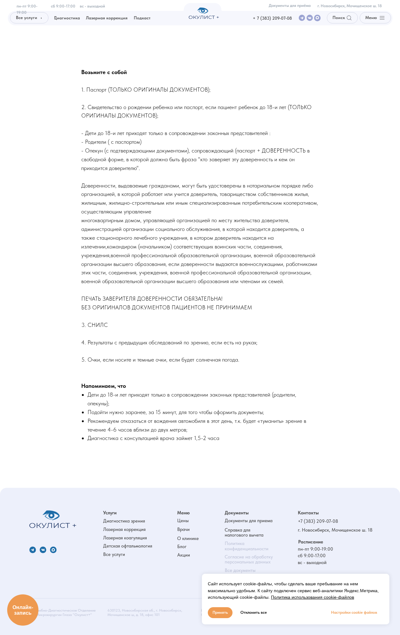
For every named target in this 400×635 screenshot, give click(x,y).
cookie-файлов (339, 597)
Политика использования (296, 597)
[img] (52, 519)
